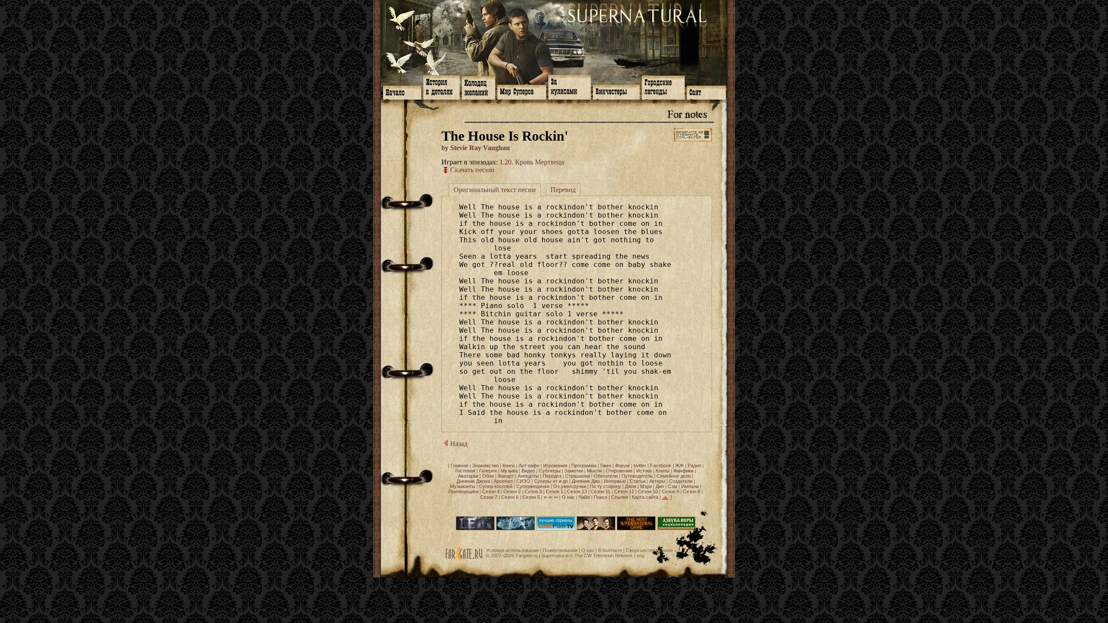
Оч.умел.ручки (569, 486)
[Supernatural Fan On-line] (515, 528)
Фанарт (506, 475)
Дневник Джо (586, 481)
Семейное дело (674, 475)
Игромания (555, 465)
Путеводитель (637, 475)
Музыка (509, 470)
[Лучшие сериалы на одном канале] (555, 528)
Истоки (644, 470)
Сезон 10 (648, 491)
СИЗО (523, 481)
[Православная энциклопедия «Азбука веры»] (676, 528)
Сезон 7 (488, 497)
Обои (488, 475)
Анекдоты (528, 475)
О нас (568, 497)
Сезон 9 (670, 491)
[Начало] (402, 92)
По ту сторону (605, 486)
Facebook (660, 465)
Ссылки (619, 497)
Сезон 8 (691, 491)
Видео (528, 470)
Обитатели (606, 475)
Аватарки (468, 475)
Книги (508, 465)
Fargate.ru (526, 555)
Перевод (563, 189)
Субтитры (549, 470)
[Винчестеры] (616, 91)
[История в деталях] (441, 86)
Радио (694, 465)
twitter (640, 465)
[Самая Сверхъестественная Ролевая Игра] (636, 528)
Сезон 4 (490, 491)
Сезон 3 (533, 491)
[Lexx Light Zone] (475, 528)
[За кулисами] (569, 86)
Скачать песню (471, 169)
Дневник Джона (473, 481)
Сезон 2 (512, 491)
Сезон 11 (600, 491)
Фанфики (683, 470)
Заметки (573, 470)
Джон (630, 486)
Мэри (646, 486)
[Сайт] (706, 92)
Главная (459, 465)
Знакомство (485, 465)
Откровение (619, 470)
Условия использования (512, 550)
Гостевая (465, 470)
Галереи (488, 470)
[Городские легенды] (663, 87)
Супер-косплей (495, 486)
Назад (457, 443)
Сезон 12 (624, 491)
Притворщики (463, 491)
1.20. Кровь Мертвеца (531, 162)
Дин (660, 486)
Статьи (637, 481)
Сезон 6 (510, 497)
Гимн (605, 465)
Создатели (680, 481)
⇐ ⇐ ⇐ (551, 497)
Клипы (663, 470)
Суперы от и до (551, 481)
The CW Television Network (603, 555)
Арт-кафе (529, 465)
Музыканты (462, 486)
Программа (583, 465)
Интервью (615, 481)
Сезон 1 (554, 491)
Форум (622, 465)
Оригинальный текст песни (495, 189)
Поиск (600, 497)
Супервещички (532, 486)
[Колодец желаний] (478, 87)
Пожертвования (560, 550)
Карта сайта (645, 497)
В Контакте (610, 550)
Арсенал (503, 481)
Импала (690, 486)
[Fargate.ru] (464, 559)
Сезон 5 (531, 497)
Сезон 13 (577, 491)
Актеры (657, 481)
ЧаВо (584, 497)
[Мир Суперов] (521, 91)
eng (640, 555)
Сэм (672, 486)
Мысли (594, 470)
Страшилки (577, 475)
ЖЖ (679, 465)
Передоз (552, 475)
